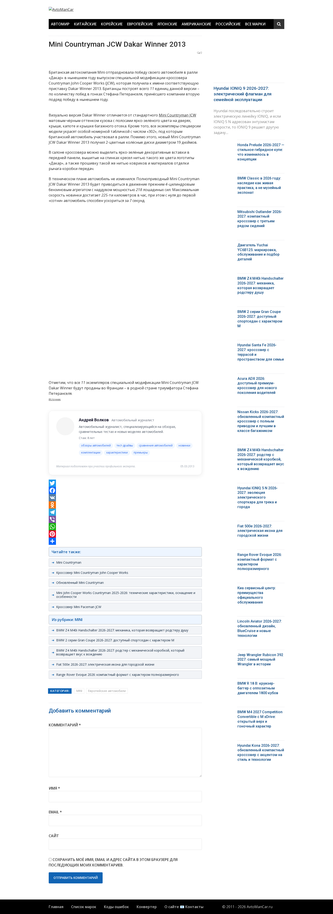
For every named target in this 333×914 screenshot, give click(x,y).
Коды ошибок (116, 906)
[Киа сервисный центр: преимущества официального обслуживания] (224, 589)
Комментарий (65, 724)
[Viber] (125, 519)
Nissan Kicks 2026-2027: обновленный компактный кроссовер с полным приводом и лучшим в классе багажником (260, 421)
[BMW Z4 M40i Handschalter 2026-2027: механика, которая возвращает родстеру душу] (224, 279)
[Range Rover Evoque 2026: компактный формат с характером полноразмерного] (224, 556)
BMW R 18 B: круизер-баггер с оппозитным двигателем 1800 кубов (257, 688)
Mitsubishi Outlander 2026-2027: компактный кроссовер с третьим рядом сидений (259, 219)
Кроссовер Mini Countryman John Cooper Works (92, 572)
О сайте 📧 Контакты (183, 906)
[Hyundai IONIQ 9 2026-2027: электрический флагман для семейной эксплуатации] (249, 58)
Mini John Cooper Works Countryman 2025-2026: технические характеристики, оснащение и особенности (125, 595)
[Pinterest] (125, 534)
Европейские (140, 24)
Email (55, 812)
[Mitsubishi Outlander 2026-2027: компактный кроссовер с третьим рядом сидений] (224, 213)
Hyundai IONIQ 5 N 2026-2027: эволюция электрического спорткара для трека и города (257, 497)
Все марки (255, 24)
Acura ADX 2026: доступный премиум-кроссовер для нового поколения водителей (257, 385)
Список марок (83, 906)
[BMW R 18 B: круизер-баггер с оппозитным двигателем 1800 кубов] (224, 684)
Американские (196, 24)
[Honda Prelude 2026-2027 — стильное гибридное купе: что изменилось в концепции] (224, 146)
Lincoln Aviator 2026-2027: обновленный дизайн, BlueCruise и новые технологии (259, 628)
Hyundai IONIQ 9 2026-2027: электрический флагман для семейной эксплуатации (243, 94)
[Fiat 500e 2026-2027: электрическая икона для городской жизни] (224, 527)
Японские (167, 24)
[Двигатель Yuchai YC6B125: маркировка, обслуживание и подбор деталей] (224, 246)
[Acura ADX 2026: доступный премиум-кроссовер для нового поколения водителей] (224, 379)
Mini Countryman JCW (177, 115)
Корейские (112, 24)
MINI (79, 691)
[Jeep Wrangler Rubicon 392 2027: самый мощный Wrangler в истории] (224, 656)
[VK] (125, 497)
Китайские (85, 24)
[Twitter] (125, 483)
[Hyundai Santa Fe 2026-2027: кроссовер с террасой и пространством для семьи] (224, 346)
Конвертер (147, 906)
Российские (228, 24)
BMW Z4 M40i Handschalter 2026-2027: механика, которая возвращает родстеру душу (122, 630)
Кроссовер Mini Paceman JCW (78, 607)
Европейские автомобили (107, 691)
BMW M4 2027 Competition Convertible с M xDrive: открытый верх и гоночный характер (259, 719)
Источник (55, 399)
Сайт (54, 835)
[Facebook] (125, 490)
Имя (54, 788)
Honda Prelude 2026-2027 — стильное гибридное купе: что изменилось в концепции (260, 152)
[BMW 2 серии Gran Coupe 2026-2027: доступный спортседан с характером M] (224, 313)
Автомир (60, 24)
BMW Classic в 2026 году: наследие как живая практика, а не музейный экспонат (259, 185)
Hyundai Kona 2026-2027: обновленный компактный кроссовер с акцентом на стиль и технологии (260, 752)
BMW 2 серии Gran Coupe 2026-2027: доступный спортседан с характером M (115, 640)
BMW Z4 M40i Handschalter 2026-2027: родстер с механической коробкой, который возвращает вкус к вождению (120, 652)
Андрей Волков (94, 419)
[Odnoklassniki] (125, 505)
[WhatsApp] (125, 526)
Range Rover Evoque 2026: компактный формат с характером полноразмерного (117, 674)
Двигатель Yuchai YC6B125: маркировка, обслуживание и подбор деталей (258, 252)
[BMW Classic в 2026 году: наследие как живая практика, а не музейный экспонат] (224, 179)
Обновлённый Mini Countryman (80, 582)
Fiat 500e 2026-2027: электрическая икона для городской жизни (105, 664)
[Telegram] (125, 512)
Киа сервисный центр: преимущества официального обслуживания (256, 595)
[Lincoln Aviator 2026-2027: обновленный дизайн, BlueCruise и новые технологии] (224, 622)
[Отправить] (125, 541)
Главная (56, 906)
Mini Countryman (68, 562)
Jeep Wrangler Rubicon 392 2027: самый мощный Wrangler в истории (260, 660)
